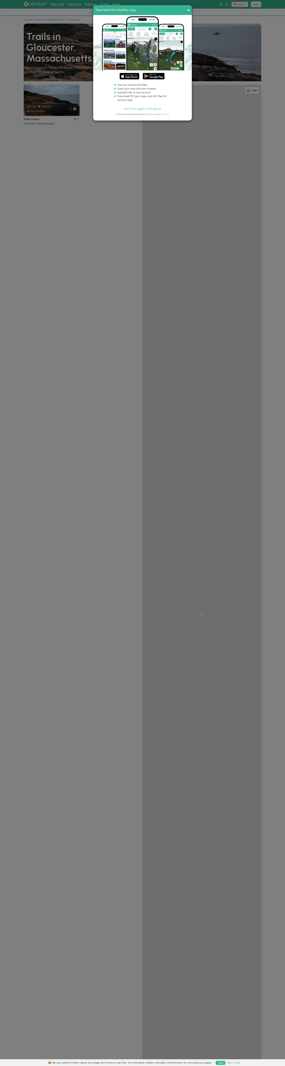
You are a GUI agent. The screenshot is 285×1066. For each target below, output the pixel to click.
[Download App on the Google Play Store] (153, 74)
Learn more (164, 114)
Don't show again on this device (142, 108)
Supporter (150, 114)
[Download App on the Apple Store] (129, 77)
